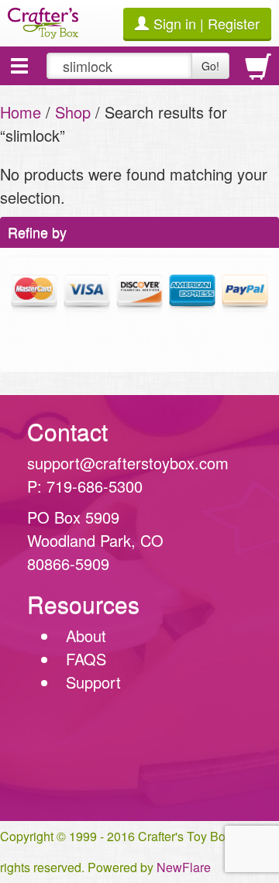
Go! (210, 66)
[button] (19, 65)
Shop (73, 112)
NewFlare (184, 867)
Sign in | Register (206, 23)
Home (20, 112)
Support (93, 682)
